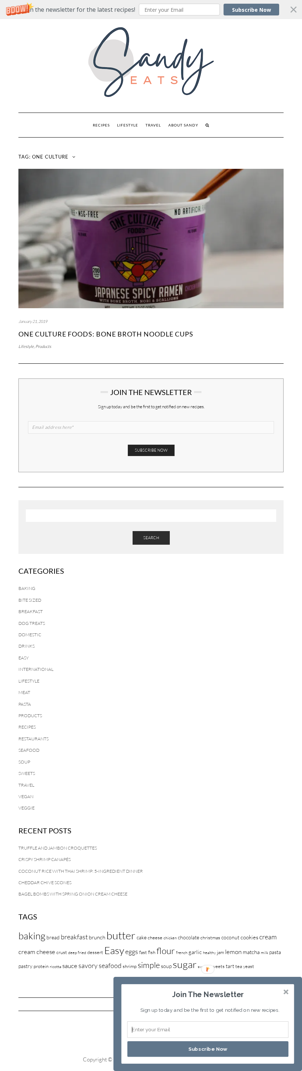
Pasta (24, 704)
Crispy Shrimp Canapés (44, 859)
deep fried (77, 952)
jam (220, 952)
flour (166, 950)
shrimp (130, 966)
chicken (170, 937)
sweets (217, 966)
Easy (23, 658)
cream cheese (36, 952)
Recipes (101, 125)
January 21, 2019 (32, 321)
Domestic (29, 634)
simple (149, 965)
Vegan (26, 796)
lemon (233, 952)
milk (264, 952)
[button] (151, 9)
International (35, 669)
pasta (275, 952)
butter (121, 935)
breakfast (74, 937)
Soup (24, 762)
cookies (249, 937)
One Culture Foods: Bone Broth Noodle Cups (105, 334)
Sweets (26, 773)
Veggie (26, 808)
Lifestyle (127, 125)
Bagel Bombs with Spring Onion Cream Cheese (72, 894)
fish (151, 952)
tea (238, 966)
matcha (251, 952)
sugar (185, 964)
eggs (131, 951)
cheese (155, 937)
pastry (25, 966)
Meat (24, 692)
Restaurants (33, 738)
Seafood (28, 750)
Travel (153, 125)
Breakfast (30, 611)
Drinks (26, 646)
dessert (95, 952)
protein (41, 966)
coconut (230, 937)
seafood (110, 965)
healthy (209, 952)
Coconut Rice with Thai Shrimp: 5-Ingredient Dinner (80, 871)
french (181, 952)
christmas (210, 937)
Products (43, 346)
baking (31, 936)
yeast (248, 966)
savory (88, 965)
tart (230, 966)
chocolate (188, 937)
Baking (26, 588)
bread (53, 937)
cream (268, 937)
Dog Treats (31, 623)
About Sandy (183, 125)
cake (142, 937)
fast (143, 952)
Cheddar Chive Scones (44, 882)
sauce (69, 965)
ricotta (55, 966)
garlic (195, 952)
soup (166, 966)
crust (61, 952)
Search (151, 537)
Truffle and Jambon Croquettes (57, 848)
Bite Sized (29, 600)
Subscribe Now (251, 9)
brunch (97, 937)
